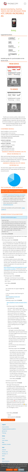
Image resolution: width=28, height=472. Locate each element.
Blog (3, 442)
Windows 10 (5, 453)
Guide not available (14, 82)
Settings (21, 469)
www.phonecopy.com (8, 204)
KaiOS (3, 455)
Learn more (17, 467)
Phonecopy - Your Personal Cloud (11, 3)
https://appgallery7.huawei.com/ (13, 296)
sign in (14, 217)
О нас (3, 438)
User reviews (5, 440)
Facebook (4, 444)
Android (4, 449)
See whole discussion (8, 420)
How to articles (5, 427)
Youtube (9, 444)
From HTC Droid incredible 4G (14, 71)
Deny (15, 469)
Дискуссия (4, 431)
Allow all (9, 469)
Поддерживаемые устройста (9, 429)
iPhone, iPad (5, 451)
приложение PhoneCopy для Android (16, 195)
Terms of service (5, 461)
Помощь (4, 433)
